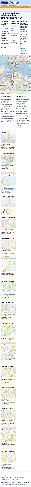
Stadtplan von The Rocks (7, 230)
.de (4, 5)
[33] (8, 245)
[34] (8, 457)
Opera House (19, 108)
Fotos (29, 6)
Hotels (2, 6)
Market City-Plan (5, 441)
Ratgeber (18, 6)
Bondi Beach (22, 115)
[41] (8, 436)
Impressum (15, 479)
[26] (8, 330)
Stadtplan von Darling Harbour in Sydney (8, 315)
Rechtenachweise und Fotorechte (13, 477)
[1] (8, 181)
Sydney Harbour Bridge (22, 110)
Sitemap (3, 475)
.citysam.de (12, 5)
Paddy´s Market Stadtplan (7, 357)
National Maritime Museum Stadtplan (6, 464)
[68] (8, 266)
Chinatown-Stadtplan (6, 378)
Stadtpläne (24, 7)
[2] (8, 202)
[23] (8, 287)
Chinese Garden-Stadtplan (6, 399)
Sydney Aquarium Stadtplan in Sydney (7, 252)
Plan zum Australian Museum (6, 336)
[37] (8, 415)
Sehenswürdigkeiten (10, 6)
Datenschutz (6, 479)
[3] (8, 223)
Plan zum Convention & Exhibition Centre (7, 422)
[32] (8, 308)
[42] (8, 351)
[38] (8, 393)
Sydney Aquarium (20, 117)
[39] (8, 372)
